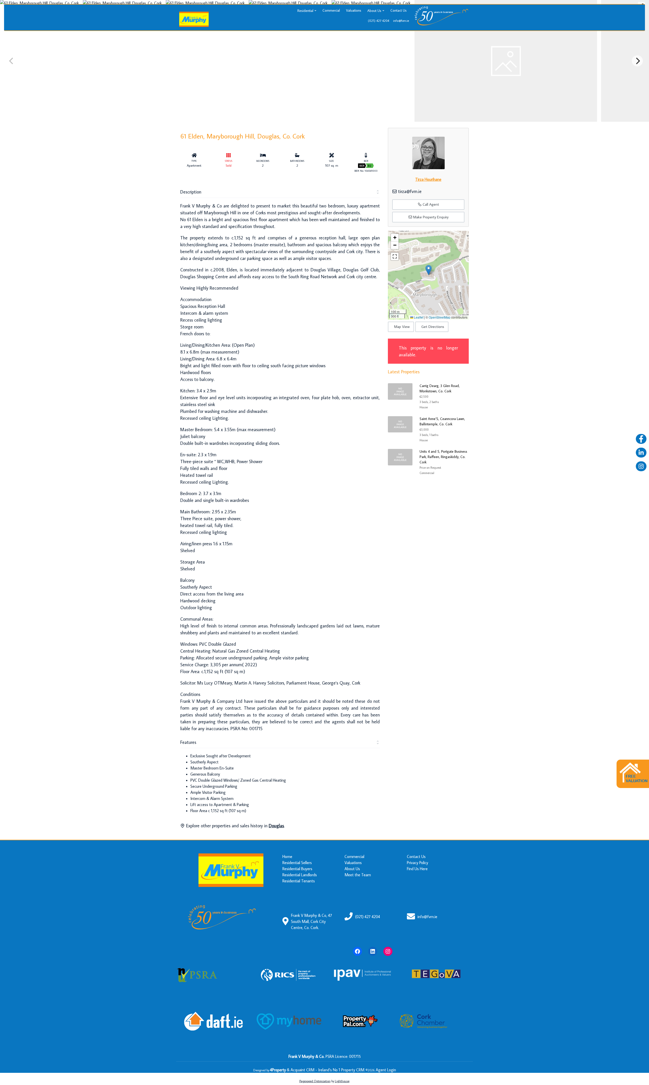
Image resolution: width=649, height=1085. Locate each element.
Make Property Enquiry (430, 217)
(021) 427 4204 (367, 916)
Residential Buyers (297, 868)
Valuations (353, 10)
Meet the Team (358, 874)
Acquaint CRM (302, 1069)
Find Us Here (417, 868)
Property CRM (352, 1069)
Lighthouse (342, 1081)
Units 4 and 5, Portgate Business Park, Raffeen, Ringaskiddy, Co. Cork (443, 456)
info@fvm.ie (427, 916)
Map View (402, 326)
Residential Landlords (299, 874)
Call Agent (430, 204)
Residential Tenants (298, 880)
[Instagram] (387, 951)
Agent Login (386, 1069)
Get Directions (432, 326)
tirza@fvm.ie (410, 191)
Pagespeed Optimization (315, 1081)
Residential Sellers (297, 862)
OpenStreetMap (439, 317)
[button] (428, 270)
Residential (305, 10)
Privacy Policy (417, 862)
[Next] (637, 60)
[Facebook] (357, 951)
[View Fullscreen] (395, 256)
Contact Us (398, 10)
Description (190, 192)
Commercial (331, 10)
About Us (374, 10)
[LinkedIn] (372, 951)
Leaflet (418, 317)
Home (287, 856)
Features (188, 742)
